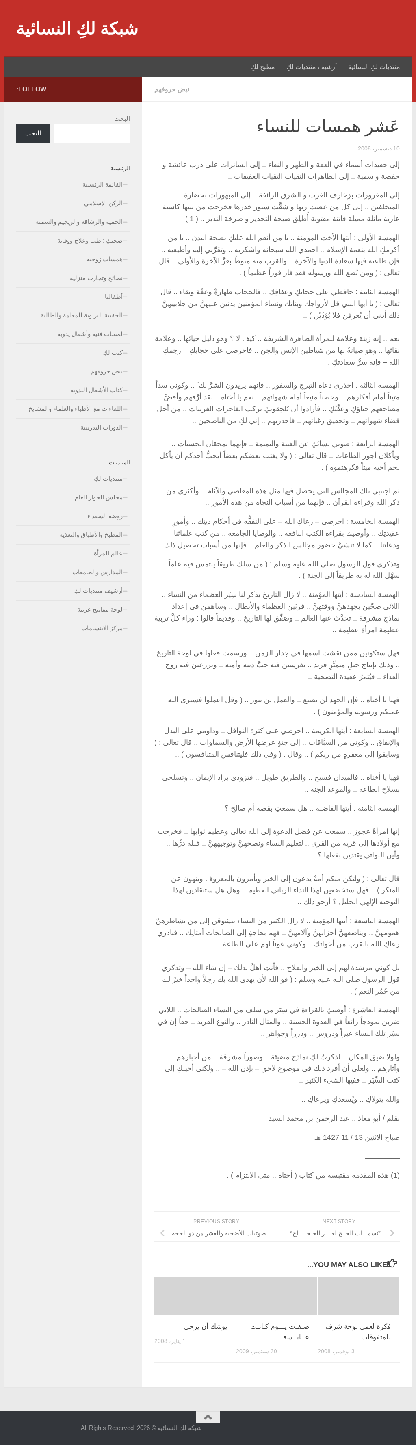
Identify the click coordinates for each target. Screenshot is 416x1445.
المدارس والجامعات (97, 571)
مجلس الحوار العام (99, 497)
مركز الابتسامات (102, 628)
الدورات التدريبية (101, 427)
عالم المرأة (108, 553)
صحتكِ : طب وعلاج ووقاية (90, 240)
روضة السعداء (105, 515)
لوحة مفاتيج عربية (100, 609)
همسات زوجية (105, 259)
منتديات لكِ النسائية (374, 66)
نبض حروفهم (171, 89)
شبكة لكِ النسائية (77, 28)
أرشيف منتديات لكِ (311, 66)
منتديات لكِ (108, 478)
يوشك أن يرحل (206, 1326)
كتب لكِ (113, 352)
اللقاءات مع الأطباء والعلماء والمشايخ (75, 408)
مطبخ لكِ (263, 66)
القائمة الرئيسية (102, 184)
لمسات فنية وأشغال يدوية (90, 333)
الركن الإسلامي (103, 203)
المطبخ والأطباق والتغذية (91, 534)
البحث (122, 118)
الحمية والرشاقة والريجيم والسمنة (79, 221)
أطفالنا (114, 296)
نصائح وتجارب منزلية (96, 277)
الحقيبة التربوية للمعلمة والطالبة (82, 315)
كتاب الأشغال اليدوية (96, 389)
